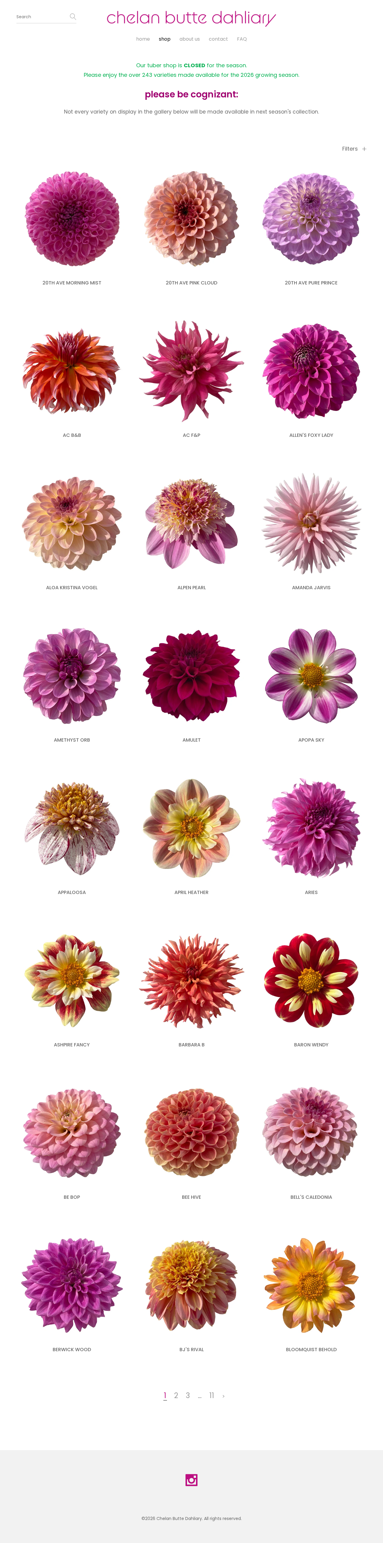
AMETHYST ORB (72, 740)
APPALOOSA (72, 892)
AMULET (192, 740)
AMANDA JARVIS (311, 587)
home (143, 39)
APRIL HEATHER (191, 892)
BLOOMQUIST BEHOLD (311, 1349)
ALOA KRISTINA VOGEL (72, 587)
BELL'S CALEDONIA (311, 1197)
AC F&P (191, 435)
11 (211, 1395)
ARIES (311, 892)
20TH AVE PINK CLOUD (191, 282)
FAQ (242, 39)
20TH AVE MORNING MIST (71, 282)
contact (218, 39)
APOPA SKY (311, 740)
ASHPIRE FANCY (72, 1044)
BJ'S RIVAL (192, 1349)
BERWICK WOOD (72, 1349)
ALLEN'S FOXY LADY (311, 435)
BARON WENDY (311, 1044)
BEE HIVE (191, 1197)
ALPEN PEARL (191, 587)
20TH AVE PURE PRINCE (311, 282)
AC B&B (72, 435)
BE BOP (72, 1197)
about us (190, 39)
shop (165, 39)
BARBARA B (192, 1044)
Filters (350, 148)
